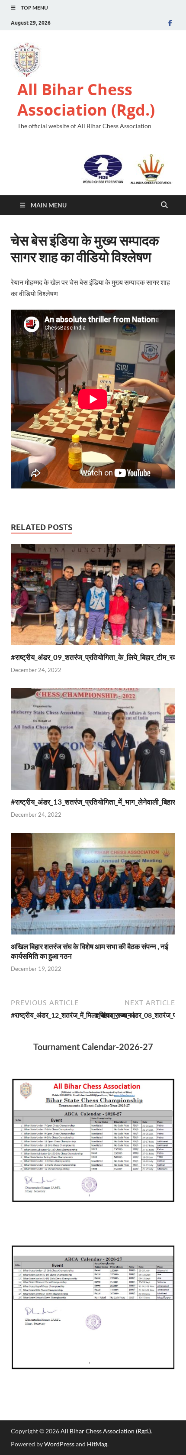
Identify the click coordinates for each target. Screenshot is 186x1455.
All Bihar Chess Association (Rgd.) (86, 99)
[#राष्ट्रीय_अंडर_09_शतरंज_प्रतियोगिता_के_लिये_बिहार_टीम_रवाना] (93, 597)
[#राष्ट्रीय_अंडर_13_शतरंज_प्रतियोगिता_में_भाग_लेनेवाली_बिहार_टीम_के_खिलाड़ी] (93, 741)
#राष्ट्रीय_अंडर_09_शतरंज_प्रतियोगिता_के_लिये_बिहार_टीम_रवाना (97, 657)
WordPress (59, 1444)
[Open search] (164, 205)
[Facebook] (170, 22)
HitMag (97, 1444)
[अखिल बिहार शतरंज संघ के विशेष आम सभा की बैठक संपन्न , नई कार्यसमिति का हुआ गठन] (93, 886)
